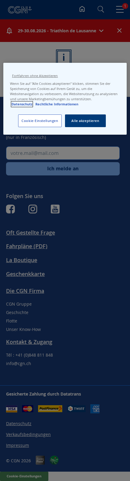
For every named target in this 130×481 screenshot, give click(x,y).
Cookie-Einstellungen (39, 120)
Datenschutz (21, 104)
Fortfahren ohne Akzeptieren (35, 76)
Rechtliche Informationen (56, 104)
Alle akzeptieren (85, 120)
